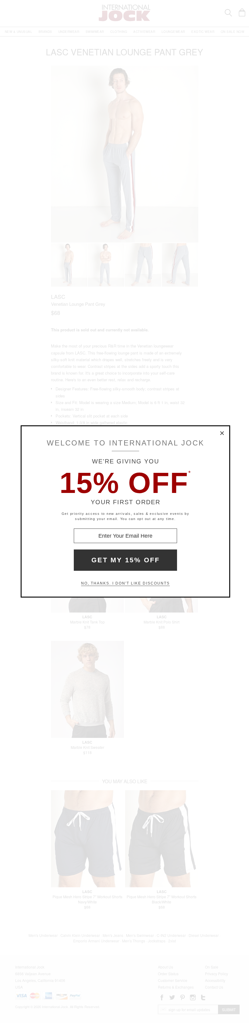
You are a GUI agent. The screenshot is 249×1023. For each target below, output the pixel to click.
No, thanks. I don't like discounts (125, 583)
